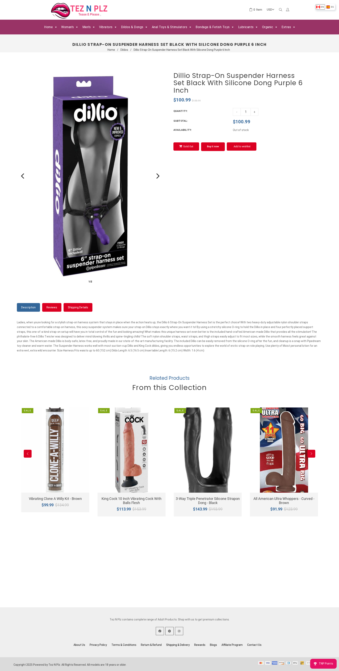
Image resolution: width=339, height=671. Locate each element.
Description (28, 307)
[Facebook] (160, 631)
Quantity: (180, 111)
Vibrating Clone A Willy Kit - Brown (55, 499)
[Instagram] (179, 631)
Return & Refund (151, 644)
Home (111, 49)
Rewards (199, 644)
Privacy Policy (98, 644)
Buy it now (213, 146)
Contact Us (254, 644)
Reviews (51, 307)
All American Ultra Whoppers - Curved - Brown (283, 501)
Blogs (213, 644)
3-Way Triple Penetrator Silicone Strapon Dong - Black (208, 501)
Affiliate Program (232, 644)
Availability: (182, 129)
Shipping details (78, 307)
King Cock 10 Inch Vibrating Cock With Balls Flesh (131, 501)
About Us (79, 644)
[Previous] (22, 176)
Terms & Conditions (123, 644)
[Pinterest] (169, 631)
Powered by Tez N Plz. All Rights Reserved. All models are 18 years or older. (79, 664)
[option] (320, 7)
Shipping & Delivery (178, 644)
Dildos (124, 49)
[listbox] (325, 7)
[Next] (158, 176)
